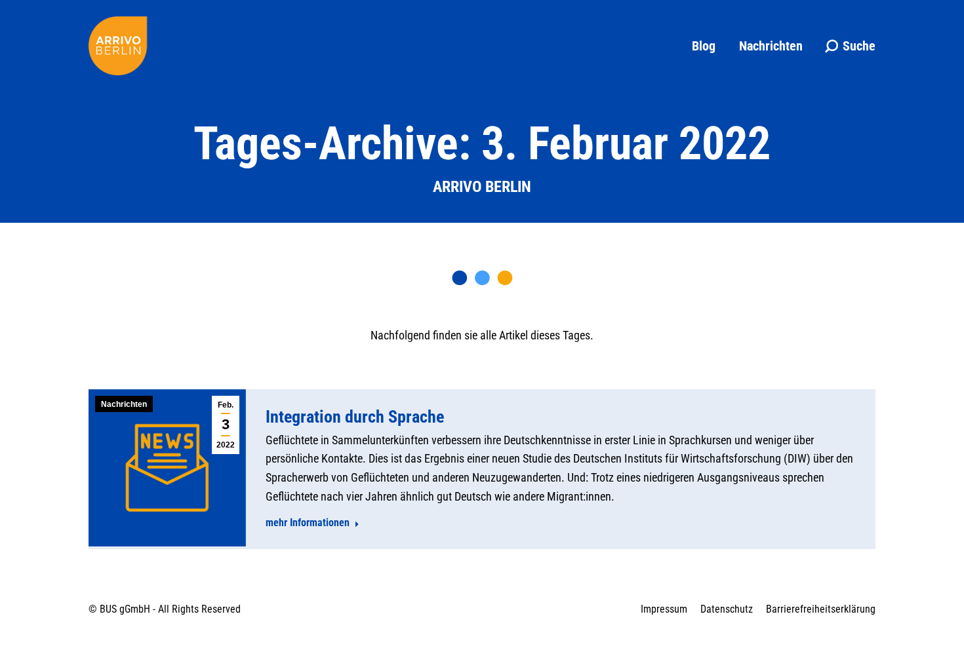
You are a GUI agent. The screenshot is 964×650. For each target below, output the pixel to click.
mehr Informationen (308, 522)
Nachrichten (124, 404)
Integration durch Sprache (355, 417)
